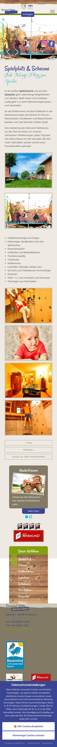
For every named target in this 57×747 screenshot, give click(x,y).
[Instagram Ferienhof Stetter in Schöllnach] (44, 43)
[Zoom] (28, 37)
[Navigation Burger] (51, 11)
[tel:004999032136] (24, 6)
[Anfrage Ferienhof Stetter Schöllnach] (30, 7)
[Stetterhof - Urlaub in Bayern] (9, 11)
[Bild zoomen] (28, 170)
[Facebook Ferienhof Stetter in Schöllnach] (51, 43)
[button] (8, 52)
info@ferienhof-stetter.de (19, 629)
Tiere (16, 277)
